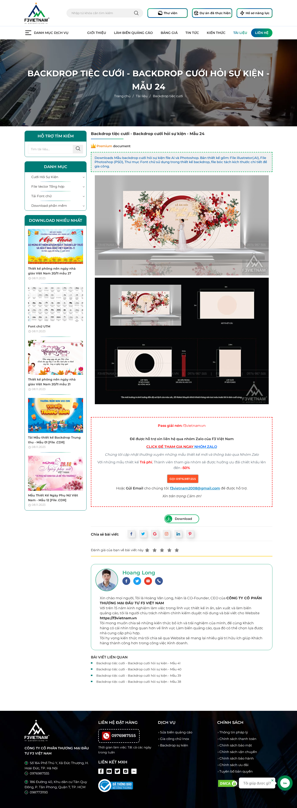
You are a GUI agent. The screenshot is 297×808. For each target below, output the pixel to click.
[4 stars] (169, 550)
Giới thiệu (96, 33)
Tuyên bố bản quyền (236, 771)
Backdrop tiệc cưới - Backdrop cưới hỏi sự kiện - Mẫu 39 (138, 676)
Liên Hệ (262, 33)
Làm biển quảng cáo (133, 33)
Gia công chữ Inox (174, 739)
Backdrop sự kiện (174, 745)
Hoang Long (138, 572)
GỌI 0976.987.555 (183, 479)
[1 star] (147, 550)
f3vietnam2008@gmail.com (195, 488)
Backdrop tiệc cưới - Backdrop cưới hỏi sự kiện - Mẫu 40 (138, 669)
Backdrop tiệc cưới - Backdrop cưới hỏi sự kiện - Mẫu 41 (138, 663)
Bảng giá (169, 33)
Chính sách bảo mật (235, 745)
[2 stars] (154, 550)
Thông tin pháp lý (233, 732)
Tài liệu (240, 33)
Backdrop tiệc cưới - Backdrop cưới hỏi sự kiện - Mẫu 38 (138, 682)
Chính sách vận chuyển (238, 752)
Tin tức (192, 33)
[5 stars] (176, 550)
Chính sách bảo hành (236, 758)
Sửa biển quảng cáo (176, 732)
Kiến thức (216, 33)
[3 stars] (162, 550)
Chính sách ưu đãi (234, 765)
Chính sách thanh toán (237, 739)
